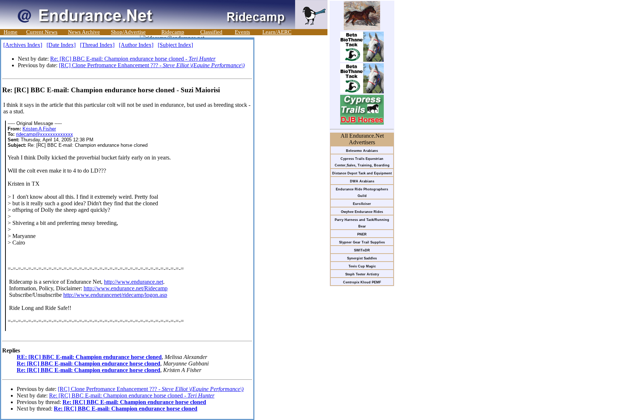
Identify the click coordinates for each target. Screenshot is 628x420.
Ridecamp (172, 32)
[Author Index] (136, 45)
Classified (211, 32)
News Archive (84, 32)
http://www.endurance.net (133, 282)
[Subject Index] (175, 45)
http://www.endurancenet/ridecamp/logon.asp (115, 295)
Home (10, 32)
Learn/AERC (276, 32)
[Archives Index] (22, 45)
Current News (41, 32)
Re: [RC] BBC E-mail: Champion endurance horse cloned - (133, 59)
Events (242, 32)
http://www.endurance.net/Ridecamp (126, 288)
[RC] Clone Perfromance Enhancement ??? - (152, 65)
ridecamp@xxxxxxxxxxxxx (44, 134)
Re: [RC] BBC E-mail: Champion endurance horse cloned (88, 363)
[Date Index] (61, 45)
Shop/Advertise (128, 32)
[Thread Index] (97, 45)
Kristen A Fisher (39, 129)
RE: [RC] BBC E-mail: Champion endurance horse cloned (89, 357)
